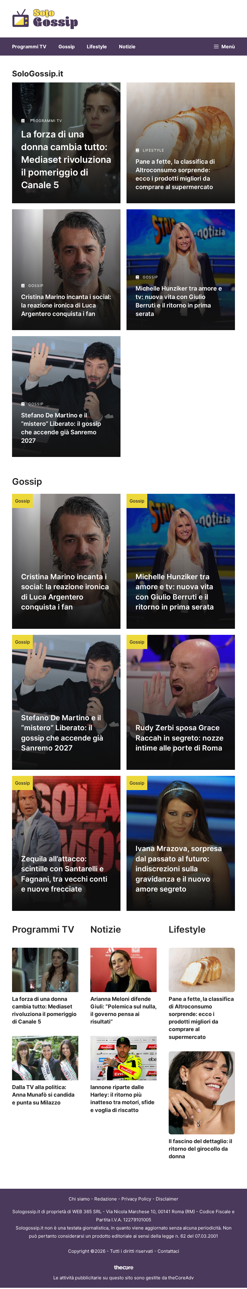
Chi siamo (79, 1199)
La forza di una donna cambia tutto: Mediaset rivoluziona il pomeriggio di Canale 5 (66, 159)
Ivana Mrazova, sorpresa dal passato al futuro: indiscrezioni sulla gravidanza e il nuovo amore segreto (179, 868)
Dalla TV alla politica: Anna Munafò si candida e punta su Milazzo (43, 1094)
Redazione (105, 1199)
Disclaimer (167, 1199)
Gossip (66, 46)
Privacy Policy (136, 1199)
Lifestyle (97, 46)
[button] (224, 46)
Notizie (127, 46)
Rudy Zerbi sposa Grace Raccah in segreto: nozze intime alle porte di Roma (180, 737)
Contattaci (168, 1251)
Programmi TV (29, 46)
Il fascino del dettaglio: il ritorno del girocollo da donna (200, 1148)
